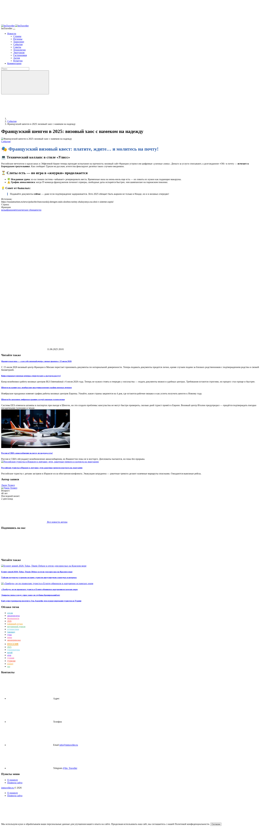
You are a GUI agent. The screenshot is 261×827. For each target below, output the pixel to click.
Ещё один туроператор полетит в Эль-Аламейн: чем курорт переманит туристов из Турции (41, 601)
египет (10, 664)
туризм (11, 660)
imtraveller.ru (7, 787)
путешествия (13, 629)
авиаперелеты (13, 616)
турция (10, 658)
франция (10, 210)
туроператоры (13, 650)
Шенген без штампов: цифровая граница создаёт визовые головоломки (33, 399)
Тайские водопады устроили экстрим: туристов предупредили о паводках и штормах (39, 577)
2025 (9, 647)
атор (9, 655)
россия (12, 643)
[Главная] (30, 118)
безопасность (13, 618)
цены (9, 637)
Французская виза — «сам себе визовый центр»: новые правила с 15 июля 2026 (36, 361)
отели (10, 613)
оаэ (8, 666)
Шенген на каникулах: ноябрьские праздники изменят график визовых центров (36, 387)
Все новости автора (57, 522)
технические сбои (24, 210)
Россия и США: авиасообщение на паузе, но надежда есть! (27, 453)
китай (10, 652)
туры (9, 635)
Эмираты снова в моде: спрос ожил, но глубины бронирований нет (30, 595)
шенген (37, 210)
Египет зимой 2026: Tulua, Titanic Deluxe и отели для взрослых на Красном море (36, 572)
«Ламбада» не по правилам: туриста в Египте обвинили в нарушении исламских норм (39, 589)
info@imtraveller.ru (68, 745)
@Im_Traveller (70, 768)
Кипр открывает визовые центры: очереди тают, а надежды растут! (31, 376)
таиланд (11, 632)
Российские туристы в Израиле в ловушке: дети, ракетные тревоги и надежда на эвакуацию (41, 468)
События (5, 141)
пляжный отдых (15, 624)
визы (3, 210)
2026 (9, 621)
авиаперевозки (14, 640)
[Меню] (14, 29)
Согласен (216, 824)
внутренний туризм (16, 626)
